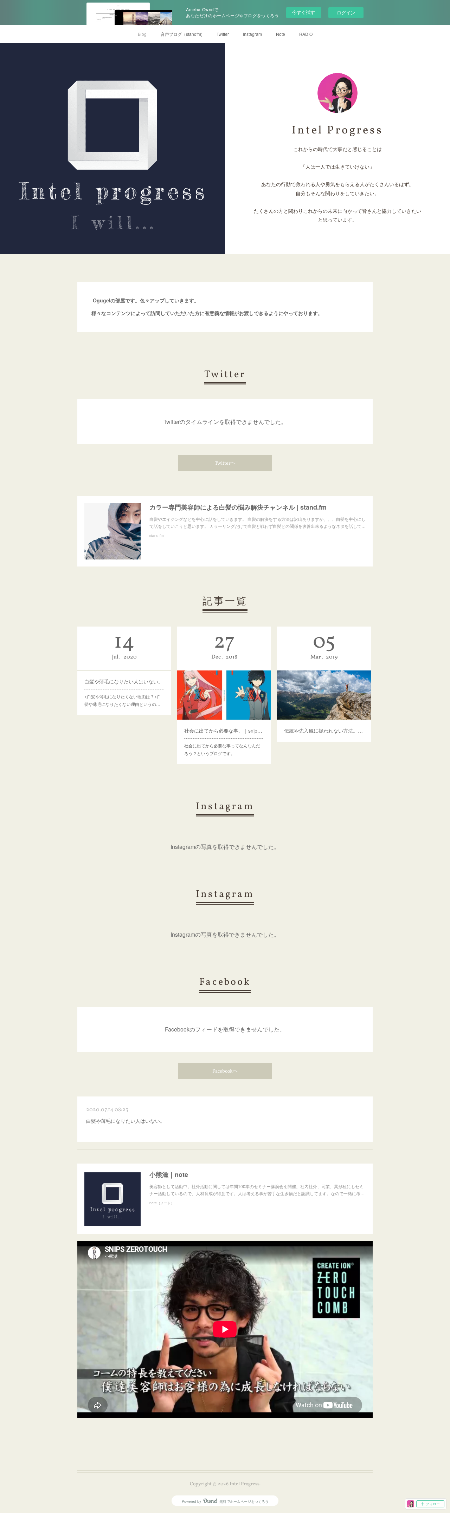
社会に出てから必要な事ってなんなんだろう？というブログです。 (222, 749)
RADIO (306, 34)
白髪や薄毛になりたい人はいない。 (123, 681)
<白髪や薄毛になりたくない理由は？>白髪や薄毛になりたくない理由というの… (122, 700)
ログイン (346, 12)
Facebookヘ (225, 1071)
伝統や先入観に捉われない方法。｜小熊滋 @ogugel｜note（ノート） (324, 730)
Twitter (223, 34)
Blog (142, 34)
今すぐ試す (303, 12)
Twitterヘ (225, 463)
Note (280, 34)
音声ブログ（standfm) (181, 34)
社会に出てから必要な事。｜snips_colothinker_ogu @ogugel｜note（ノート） (224, 730)
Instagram (252, 34)
